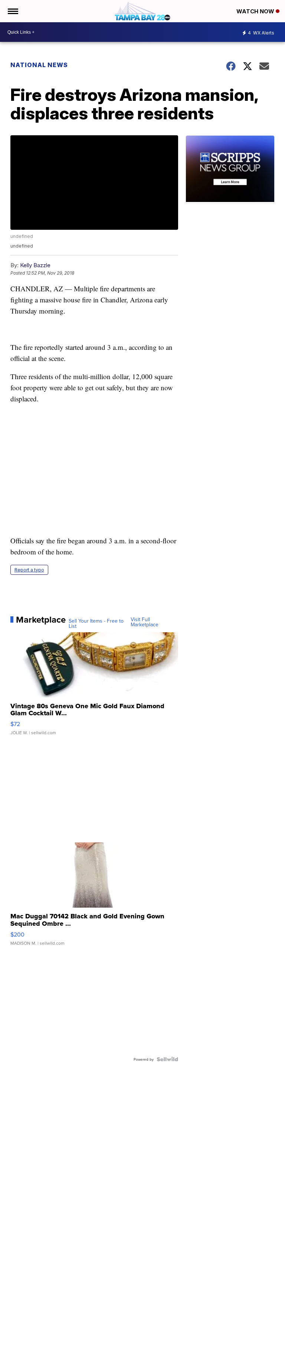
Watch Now (256, 11)
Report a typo (29, 570)
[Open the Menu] (12, 11)
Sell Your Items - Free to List (96, 623)
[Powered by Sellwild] (167, 1059)
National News (39, 65)
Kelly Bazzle (35, 265)
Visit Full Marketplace (144, 622)
